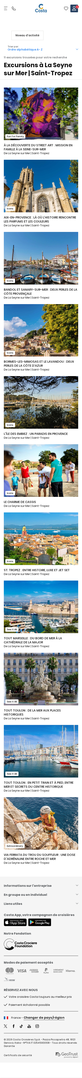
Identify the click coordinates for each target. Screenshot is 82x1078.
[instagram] (37, 1026)
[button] (66, 8)
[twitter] (5, 1026)
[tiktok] (21, 1026)
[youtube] (29, 1026)
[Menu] (6, 8)
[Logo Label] (41, 8)
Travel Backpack (66, 8)
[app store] (15, 922)
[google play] (39, 922)
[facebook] (13, 1026)
